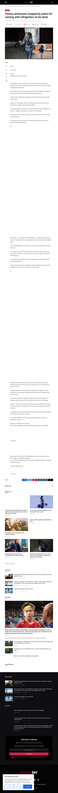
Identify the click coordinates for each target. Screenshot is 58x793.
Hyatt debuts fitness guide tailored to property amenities (14, 533)
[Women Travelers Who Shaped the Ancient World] (9, 658)
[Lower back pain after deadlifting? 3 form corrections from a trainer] (41, 501)
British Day (8, 20)
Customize (9, 786)
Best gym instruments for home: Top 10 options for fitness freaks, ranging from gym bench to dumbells (40, 555)
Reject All (18, 786)
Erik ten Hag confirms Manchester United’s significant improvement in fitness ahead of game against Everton (16, 512)
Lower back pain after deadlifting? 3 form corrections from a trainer (40, 511)
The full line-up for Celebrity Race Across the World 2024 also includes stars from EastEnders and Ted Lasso (33, 642)
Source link (13, 474)
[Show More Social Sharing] (49, 24)
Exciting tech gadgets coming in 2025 (23, 588)
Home (6, 6)
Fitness (7, 10)
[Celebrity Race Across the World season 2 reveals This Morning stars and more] (9, 650)
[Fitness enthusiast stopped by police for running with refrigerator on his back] (29, 43)
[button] (30, 461)
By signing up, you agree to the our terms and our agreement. (30, 757)
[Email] (6, 80)
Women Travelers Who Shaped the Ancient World (26, 656)
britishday (36, 788)
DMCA (34, 784)
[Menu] (6, 2)
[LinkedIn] (6, 73)
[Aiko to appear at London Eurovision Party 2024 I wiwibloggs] (9, 712)
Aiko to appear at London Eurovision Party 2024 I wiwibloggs (29, 710)
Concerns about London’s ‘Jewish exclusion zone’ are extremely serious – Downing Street (32, 718)
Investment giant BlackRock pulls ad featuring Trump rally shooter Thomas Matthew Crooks (33, 575)
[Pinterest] (6, 77)
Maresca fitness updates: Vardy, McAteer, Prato (40, 520)
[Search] (52, 2)
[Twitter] (6, 69)
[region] (18, 782)
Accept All (27, 786)
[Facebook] (6, 66)
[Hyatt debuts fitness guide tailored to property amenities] (16, 524)
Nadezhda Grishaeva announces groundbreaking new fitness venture (14, 554)
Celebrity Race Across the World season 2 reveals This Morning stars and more (32, 649)
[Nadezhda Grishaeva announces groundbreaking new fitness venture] (16, 545)
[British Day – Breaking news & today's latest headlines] (29, 2)
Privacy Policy (38, 757)
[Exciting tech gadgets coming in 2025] (9, 590)
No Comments (25, 20)
